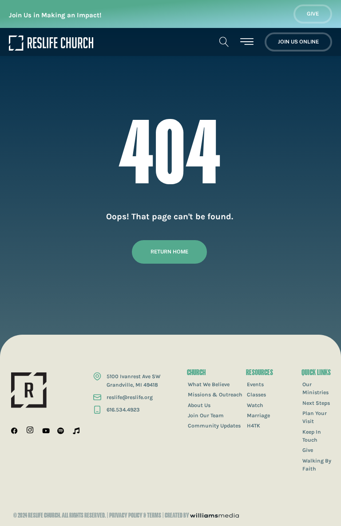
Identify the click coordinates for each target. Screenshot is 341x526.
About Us (199, 405)
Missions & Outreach (215, 395)
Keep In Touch (311, 436)
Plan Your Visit (314, 417)
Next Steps (316, 403)
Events (255, 384)
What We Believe (209, 384)
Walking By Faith (316, 465)
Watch (255, 405)
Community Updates (214, 426)
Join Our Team (206, 415)
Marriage (258, 415)
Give (307, 450)
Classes (256, 395)
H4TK (253, 426)
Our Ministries (315, 388)
